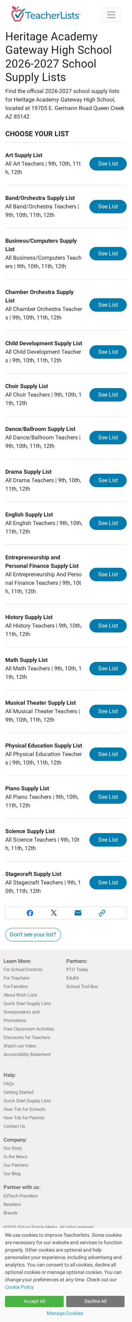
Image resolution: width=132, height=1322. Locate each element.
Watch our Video (20, 1046)
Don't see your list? (33, 934)
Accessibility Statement (27, 1054)
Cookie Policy (19, 1287)
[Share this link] (102, 913)
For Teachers (17, 978)
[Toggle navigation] (111, 15)
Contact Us (14, 1126)
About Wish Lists (20, 995)
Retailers (12, 1204)
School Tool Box (82, 986)
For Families (16, 986)
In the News (15, 1156)
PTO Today (77, 969)
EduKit (72, 978)
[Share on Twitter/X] (54, 913)
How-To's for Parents (24, 1117)
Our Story (13, 1148)
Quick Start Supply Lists (27, 1003)
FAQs (9, 1083)
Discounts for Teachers (27, 1037)
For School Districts (23, 969)
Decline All (95, 1301)
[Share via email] (78, 913)
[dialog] (66, 1275)
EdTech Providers (21, 1196)
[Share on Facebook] (30, 913)
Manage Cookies (65, 1313)
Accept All (34, 1301)
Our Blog (12, 1173)
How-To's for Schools (24, 1109)
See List (112, 163)
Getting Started (18, 1092)
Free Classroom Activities (29, 1029)
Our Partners (16, 1165)
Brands (11, 1213)
